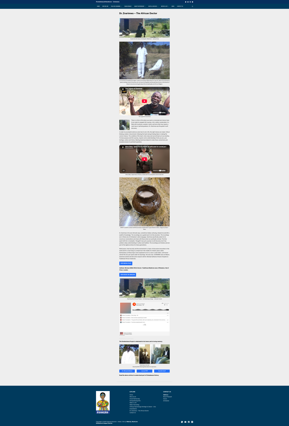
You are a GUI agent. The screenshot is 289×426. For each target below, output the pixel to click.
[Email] (188, 1)
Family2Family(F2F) (135, 400)
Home (98, 6)
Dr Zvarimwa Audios (129, 338)
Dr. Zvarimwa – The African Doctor (139, 410)
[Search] (192, 6)
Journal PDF (144, 371)
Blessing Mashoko (122, 338)
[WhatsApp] (185, 1)
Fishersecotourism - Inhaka (107, 2)
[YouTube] (192, 1)
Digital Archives (152, 6)
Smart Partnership (139, 6)
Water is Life (164, 6)
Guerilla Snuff (161, 371)
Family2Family (128, 6)
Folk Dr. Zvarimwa (115, 6)
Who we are (105, 6)
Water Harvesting (134, 404)
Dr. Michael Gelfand (127, 371)
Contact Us (180, 6)
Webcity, (129, 421)
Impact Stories (108, 423)
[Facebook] (190, 1)
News (173, 6)
